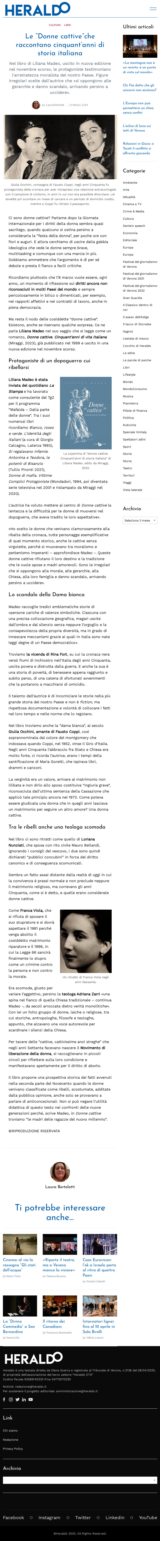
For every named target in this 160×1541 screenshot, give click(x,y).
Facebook (13, 1517)
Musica (128, 396)
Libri (67, 25)
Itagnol (128, 331)
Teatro (127, 468)
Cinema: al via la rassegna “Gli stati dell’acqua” (19, 1265)
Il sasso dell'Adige (136, 317)
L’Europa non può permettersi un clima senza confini (138, 108)
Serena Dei (12, 1337)
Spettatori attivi (134, 439)
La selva (129, 353)
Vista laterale (132, 490)
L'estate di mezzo (136, 338)
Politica (128, 417)
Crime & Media (133, 211)
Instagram (49, 1517)
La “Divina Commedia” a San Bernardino (19, 1327)
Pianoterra (130, 403)
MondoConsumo (135, 389)
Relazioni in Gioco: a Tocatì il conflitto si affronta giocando (138, 148)
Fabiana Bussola (56, 1276)
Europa (128, 247)
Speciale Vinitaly (135, 432)
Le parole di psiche (137, 360)
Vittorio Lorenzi (95, 1337)
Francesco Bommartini (59, 1332)
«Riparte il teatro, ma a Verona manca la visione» (59, 1265)
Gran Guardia (132, 298)
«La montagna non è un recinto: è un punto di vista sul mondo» (139, 67)
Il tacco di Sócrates (137, 324)
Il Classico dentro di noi (137, 307)
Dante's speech (134, 225)
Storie (127, 453)
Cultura (55, 25)
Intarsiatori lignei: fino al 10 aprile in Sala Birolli (99, 1327)
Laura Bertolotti (55, 105)
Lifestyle (129, 374)
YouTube (148, 1517)
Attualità (129, 197)
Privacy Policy (13, 1448)
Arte (126, 189)
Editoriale (130, 240)
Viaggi (127, 482)
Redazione (10, 1439)
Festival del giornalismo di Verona (140, 264)
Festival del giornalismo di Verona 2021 (140, 276)
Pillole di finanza (135, 410)
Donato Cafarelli (95, 1281)
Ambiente (130, 182)
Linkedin (115, 1517)
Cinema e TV (132, 204)
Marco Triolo (13, 1276)
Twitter (83, 1517)
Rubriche (129, 425)
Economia (130, 233)
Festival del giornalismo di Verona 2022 (140, 288)
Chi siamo (10, 1430)
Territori (129, 475)
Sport (127, 446)
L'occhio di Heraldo (137, 345)
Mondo (128, 382)
